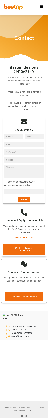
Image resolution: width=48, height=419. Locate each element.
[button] (41, 6)
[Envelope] (22, 416)
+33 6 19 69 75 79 (24, 237)
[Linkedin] (26, 416)
